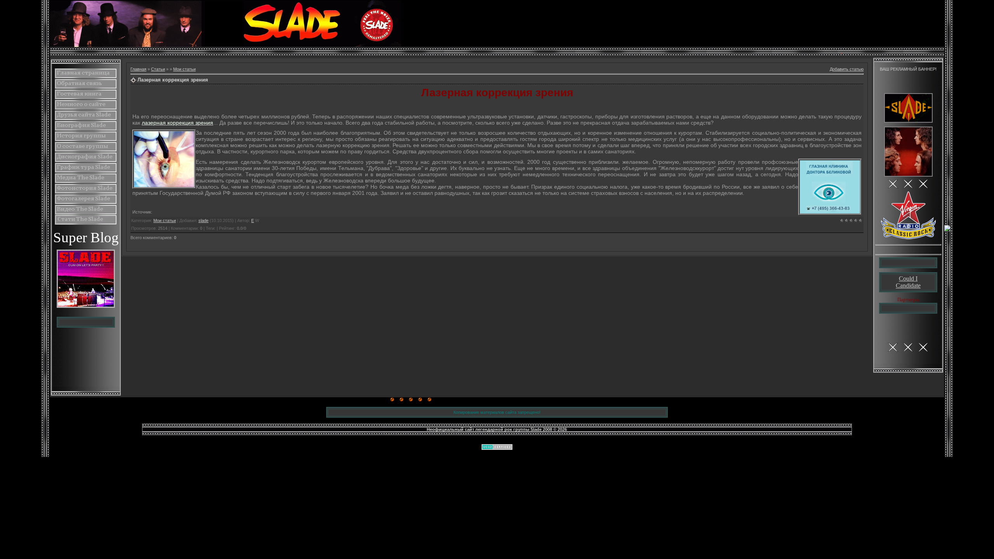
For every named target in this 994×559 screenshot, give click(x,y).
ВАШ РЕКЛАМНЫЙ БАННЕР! (908, 69)
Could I (908, 278)
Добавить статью (847, 69)
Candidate (908, 285)
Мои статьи (184, 69)
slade (203, 220)
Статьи (158, 69)
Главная (138, 69)
